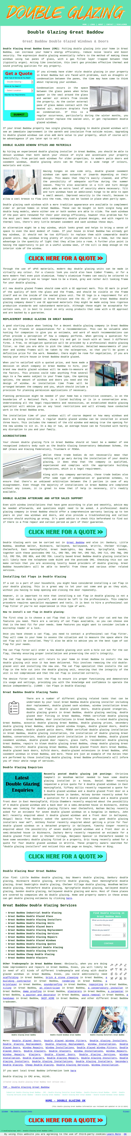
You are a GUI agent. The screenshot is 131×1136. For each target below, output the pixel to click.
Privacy (126, 1111)
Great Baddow (75, 542)
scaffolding (10, 977)
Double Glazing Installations (52, 1061)
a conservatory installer (105, 988)
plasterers (75, 991)
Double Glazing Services (97, 1054)
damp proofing (32, 991)
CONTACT (109, 24)
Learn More (114, 1134)
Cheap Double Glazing (39, 1065)
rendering (68, 981)
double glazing (83, 48)
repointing (96, 984)
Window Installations (60, 1047)
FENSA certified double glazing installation (97, 730)
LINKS (92, 24)
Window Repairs (33, 1047)
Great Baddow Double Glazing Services (40, 905)
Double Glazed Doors (26, 1040)
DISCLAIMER (122, 24)
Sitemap (5, 1111)
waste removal (91, 995)
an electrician (50, 988)
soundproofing (53, 984)
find (14, 877)
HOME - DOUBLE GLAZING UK (65, 1100)
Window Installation (102, 1044)
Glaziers (34, 1054)
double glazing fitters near (57, 808)
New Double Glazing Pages (21, 1111)
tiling (7, 988)
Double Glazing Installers (108, 1040)
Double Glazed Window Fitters (65, 1040)
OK (125, 1134)
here (69, 898)
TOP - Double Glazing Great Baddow (26, 1087)
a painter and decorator (39, 995)
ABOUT (100, 24)
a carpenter (116, 991)
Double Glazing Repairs (62, 1058)
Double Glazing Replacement (22, 1044)
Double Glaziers (35, 1051)
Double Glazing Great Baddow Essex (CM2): (31, 48)
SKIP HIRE (47, 998)
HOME (85, 24)
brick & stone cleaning (62, 977)
